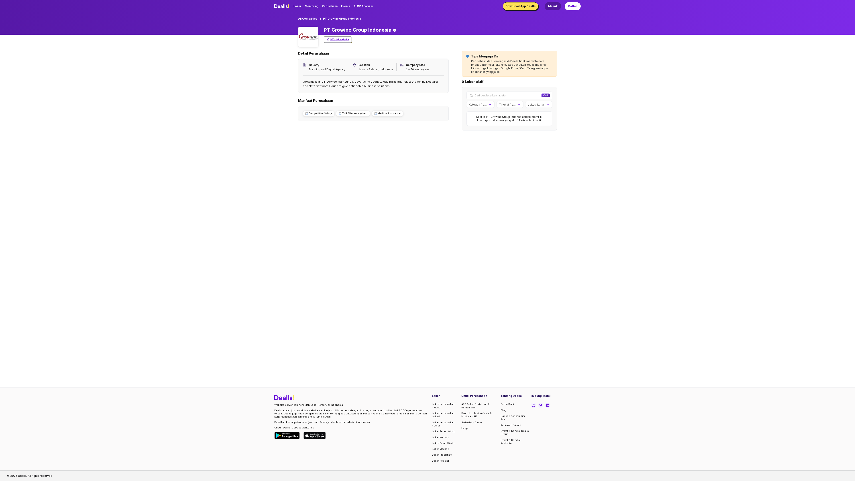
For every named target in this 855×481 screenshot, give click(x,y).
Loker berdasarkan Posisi (443, 424)
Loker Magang (440, 448)
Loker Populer (440, 460)
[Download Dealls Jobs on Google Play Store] (287, 435)
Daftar (572, 6)
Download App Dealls (520, 6)
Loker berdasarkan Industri (443, 406)
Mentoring (311, 6)
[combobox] (479, 104)
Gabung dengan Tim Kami (513, 417)
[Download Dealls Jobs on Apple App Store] (314, 435)
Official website (339, 39)
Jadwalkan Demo (471, 422)
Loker (297, 6)
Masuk (553, 6)
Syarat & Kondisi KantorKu (511, 441)
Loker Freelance (442, 454)
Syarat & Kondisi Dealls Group (515, 432)
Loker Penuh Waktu (443, 431)
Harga (464, 428)
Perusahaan (330, 6)
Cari (545, 95)
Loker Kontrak (440, 437)
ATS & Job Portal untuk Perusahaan (475, 406)
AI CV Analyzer (363, 6)
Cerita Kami (507, 404)
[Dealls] (282, 6)
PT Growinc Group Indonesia (342, 18)
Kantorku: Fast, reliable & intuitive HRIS (476, 415)
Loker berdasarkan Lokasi (443, 415)
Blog (503, 410)
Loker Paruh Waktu (443, 443)
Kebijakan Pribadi (511, 425)
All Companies (307, 18)
